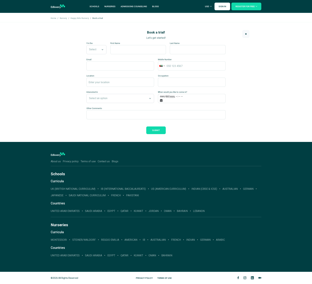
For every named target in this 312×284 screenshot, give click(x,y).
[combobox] (162, 66)
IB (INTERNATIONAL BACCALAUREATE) (123, 188)
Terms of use (88, 161)
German (205, 239)
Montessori (59, 239)
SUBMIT (156, 130)
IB (144, 239)
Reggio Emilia (110, 239)
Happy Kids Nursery (80, 18)
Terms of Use (164, 278)
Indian (190, 239)
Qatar (124, 211)
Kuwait (138, 211)
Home (53, 18)
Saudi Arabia (93, 211)
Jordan (154, 211)
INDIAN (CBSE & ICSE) (204, 188)
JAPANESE (57, 195)
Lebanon (199, 211)
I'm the (89, 43)
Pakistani (132, 195)
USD (207, 6)
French (116, 195)
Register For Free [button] (245, 6)
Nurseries (109, 6)
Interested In (92, 92)
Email (88, 59)
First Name (115, 43)
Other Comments (94, 108)
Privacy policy (71, 161)
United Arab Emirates (65, 211)
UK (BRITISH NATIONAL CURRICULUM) (73, 188)
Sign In (222, 6)
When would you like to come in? (172, 92)
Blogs (155, 6)
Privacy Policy (144, 278)
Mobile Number (165, 59)
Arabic (220, 239)
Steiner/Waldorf (84, 239)
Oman (167, 211)
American (130, 239)
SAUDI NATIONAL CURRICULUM (87, 195)
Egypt (111, 211)
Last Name (175, 43)
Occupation (163, 76)
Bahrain (182, 211)
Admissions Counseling (134, 6)
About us (56, 161)
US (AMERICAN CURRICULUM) (168, 188)
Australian (158, 239)
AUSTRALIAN (230, 188)
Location (90, 76)
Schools (94, 6)
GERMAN (248, 188)
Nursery (63, 18)
